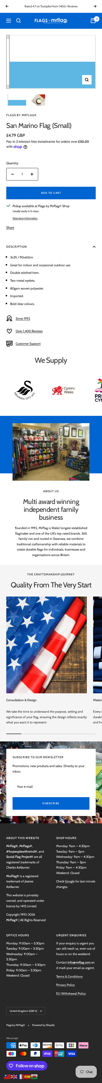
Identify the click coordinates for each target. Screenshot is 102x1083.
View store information (25, 218)
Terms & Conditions (69, 976)
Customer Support (28, 343)
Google (70, 881)
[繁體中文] (7, 1076)
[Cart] (93, 20)
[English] (14, 1076)
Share (10, 227)
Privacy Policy (65, 985)
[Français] (21, 1076)
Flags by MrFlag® (21, 115)
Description (16, 246)
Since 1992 (23, 318)
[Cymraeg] (34, 1076)
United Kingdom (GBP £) (23, 1011)
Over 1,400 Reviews (29, 331)
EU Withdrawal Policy (71, 993)
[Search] (18, 20)
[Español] (27, 1076)
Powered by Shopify (43, 1025)
